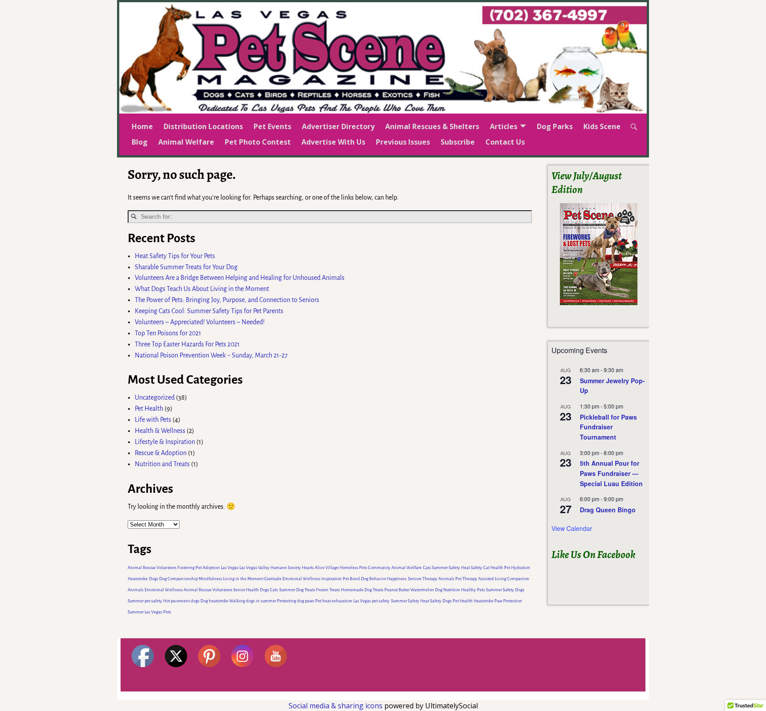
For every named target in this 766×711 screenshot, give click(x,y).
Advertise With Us (333, 142)
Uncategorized (155, 397)
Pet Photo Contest (258, 142)
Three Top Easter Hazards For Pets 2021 (187, 344)
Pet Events (272, 126)
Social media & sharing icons (336, 706)
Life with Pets (153, 419)
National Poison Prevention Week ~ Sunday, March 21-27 (211, 355)
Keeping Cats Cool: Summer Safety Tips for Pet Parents (209, 310)
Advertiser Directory (338, 126)
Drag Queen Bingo (608, 509)
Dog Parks (555, 126)
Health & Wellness (160, 430)
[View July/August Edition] (598, 254)
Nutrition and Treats (162, 463)
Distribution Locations (203, 126)
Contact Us (505, 142)
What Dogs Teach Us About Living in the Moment (202, 288)
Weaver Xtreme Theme (617, 696)
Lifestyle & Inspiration (165, 441)
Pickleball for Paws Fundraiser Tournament (608, 426)
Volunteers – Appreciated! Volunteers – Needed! (200, 322)
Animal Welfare (186, 142)
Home (142, 126)
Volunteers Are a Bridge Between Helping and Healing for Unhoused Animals (239, 277)
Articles (503, 126)
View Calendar (571, 528)
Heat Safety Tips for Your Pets (175, 255)
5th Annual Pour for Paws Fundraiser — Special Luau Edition (611, 473)
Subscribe (458, 142)
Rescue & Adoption (161, 452)
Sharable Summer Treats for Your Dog (186, 267)
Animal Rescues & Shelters (432, 126)
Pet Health (149, 408)
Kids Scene (602, 126)
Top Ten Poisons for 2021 (168, 333)
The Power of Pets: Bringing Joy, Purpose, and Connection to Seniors (227, 299)
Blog (140, 142)
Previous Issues (403, 142)
